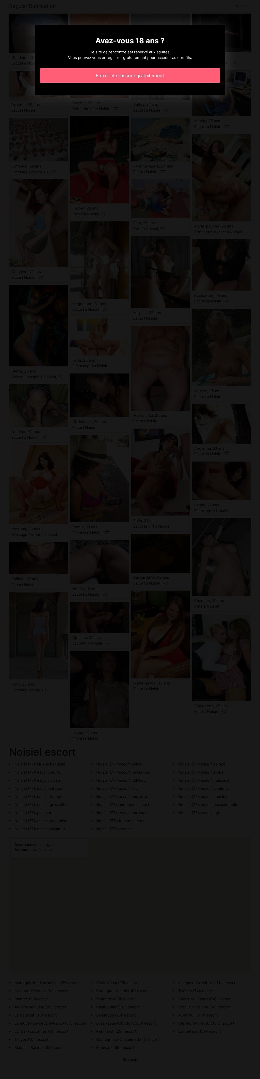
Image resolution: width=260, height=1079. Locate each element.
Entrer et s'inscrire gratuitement (130, 75)
